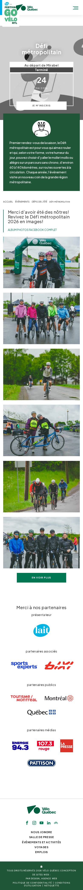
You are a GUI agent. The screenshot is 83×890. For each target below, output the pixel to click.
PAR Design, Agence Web (41, 878)
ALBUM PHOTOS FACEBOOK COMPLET (32, 230)
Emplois (41, 852)
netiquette (51, 885)
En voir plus (41, 577)
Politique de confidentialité (32, 882)
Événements (22, 201)
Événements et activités (41, 842)
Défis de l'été (39, 201)
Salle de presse (41, 837)
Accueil (8, 201)
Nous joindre (41, 832)
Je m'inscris (41, 105)
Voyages (41, 847)
